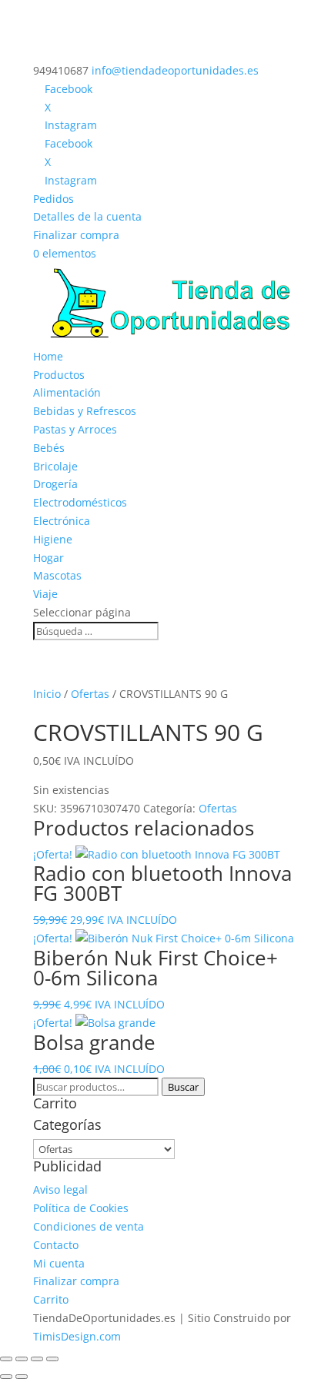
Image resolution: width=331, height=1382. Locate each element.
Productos (59, 374)
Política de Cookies (81, 1208)
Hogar (48, 557)
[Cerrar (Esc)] (52, 1359)
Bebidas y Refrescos (84, 411)
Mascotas (57, 575)
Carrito (51, 1299)
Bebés (49, 447)
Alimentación (67, 392)
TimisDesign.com (77, 1336)
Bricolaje (55, 466)
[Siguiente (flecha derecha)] (21, 1376)
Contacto (56, 1244)
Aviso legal (60, 1189)
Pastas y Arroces (75, 429)
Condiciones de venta (88, 1226)
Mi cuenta (59, 1263)
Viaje (45, 593)
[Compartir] (37, 1359)
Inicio (47, 693)
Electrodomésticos (80, 502)
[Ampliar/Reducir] (6, 1359)
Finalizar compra (76, 235)
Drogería (55, 484)
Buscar (183, 1087)
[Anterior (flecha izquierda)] (6, 1376)
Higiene (52, 539)
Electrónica (61, 520)
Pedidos (53, 198)
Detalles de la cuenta (87, 216)
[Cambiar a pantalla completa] (21, 1359)
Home (48, 356)
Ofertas (90, 693)
